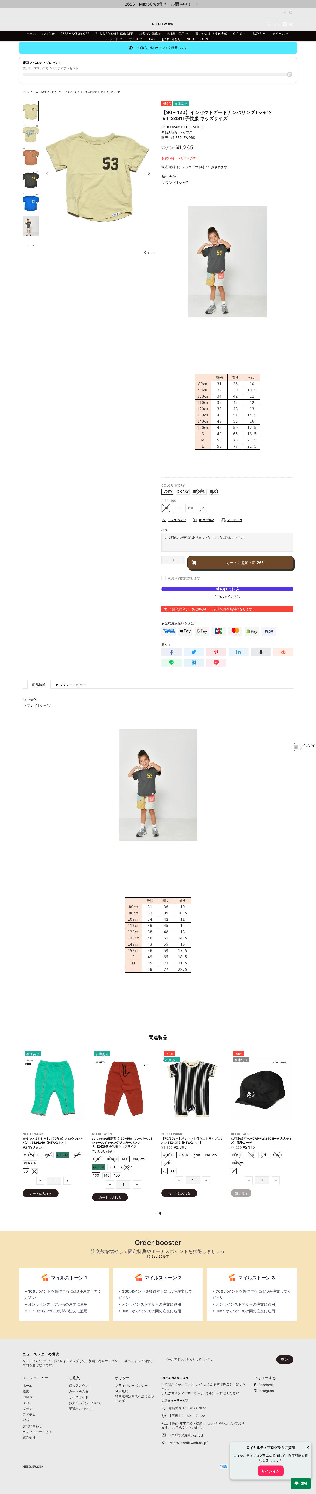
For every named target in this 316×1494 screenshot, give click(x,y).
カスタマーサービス (37, 1432)
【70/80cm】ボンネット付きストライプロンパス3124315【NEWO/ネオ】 (192, 1140)
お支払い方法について (85, 1403)
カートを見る (78, 1391)
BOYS (27, 1403)
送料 (172, 167)
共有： (166, 645)
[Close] (307, 1447)
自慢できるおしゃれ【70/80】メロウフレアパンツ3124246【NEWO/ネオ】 (53, 1140)
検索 (26, 1391)
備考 (164, 530)
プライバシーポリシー (131, 1385)
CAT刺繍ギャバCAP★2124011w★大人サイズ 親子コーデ (261, 1140)
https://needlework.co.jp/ (188, 1443)
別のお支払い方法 (227, 597)
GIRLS (27, 1397)
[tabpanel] (192, 1128)
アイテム (29, 1414)
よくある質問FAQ (216, 1384)
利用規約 (121, 1391)
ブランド (29, 1409)
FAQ (26, 1420)
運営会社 (29, 1438)
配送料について (80, 1409)
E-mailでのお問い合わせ (186, 1435)
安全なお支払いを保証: (178, 623)
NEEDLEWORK (184, 138)
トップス (186, 132)
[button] (305, 747)
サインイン (270, 1471)
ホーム (26, 91)
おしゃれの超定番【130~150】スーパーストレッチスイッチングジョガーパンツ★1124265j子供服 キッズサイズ (122, 1142)
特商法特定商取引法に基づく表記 (134, 1398)
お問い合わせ (32, 1426)
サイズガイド (78, 1397)
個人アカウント (80, 1385)
